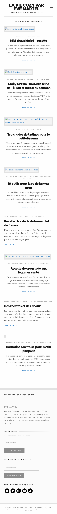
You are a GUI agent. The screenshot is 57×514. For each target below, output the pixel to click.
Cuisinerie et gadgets (15, 177)
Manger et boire (15, 79)
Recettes (20, 36)
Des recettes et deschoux (22, 306)
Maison (30, 177)
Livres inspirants (13, 301)
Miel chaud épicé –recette (28, 40)
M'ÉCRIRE (28, 510)
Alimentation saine (13, 216)
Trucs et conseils (44, 177)
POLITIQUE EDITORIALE (41, 509)
